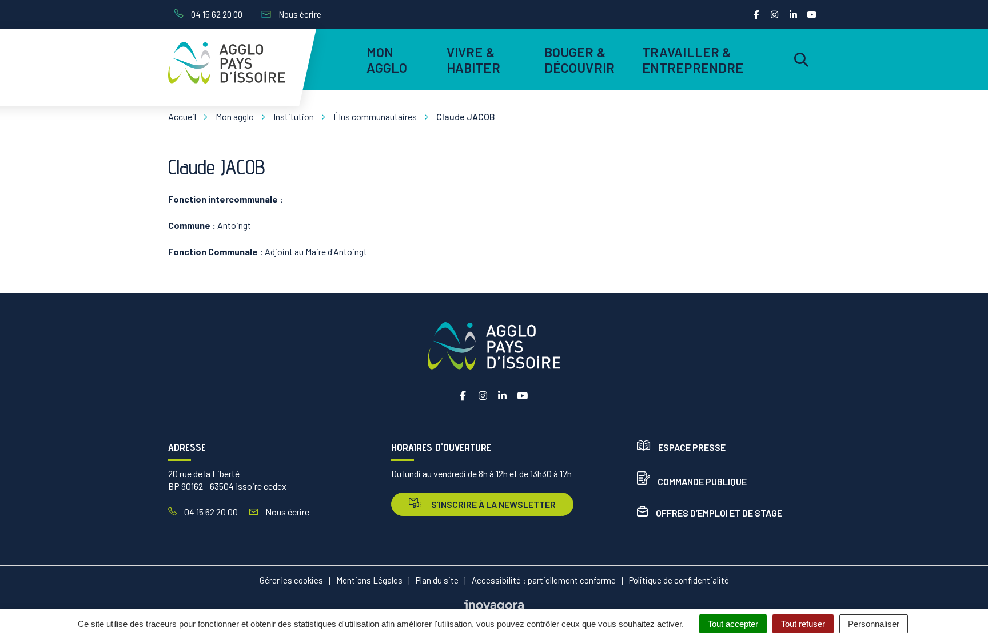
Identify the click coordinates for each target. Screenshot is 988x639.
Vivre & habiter (473, 59)
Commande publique (702, 481)
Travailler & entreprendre (691, 59)
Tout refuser (803, 624)
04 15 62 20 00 (210, 511)
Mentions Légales (369, 580)
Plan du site (437, 580)
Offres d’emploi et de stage (719, 512)
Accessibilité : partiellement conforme (544, 580)
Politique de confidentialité (679, 580)
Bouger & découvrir (579, 59)
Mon (387, 59)
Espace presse (692, 447)
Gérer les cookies (291, 580)
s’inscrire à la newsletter (492, 504)
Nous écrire (286, 511)
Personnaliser (873, 624)
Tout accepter (733, 624)
